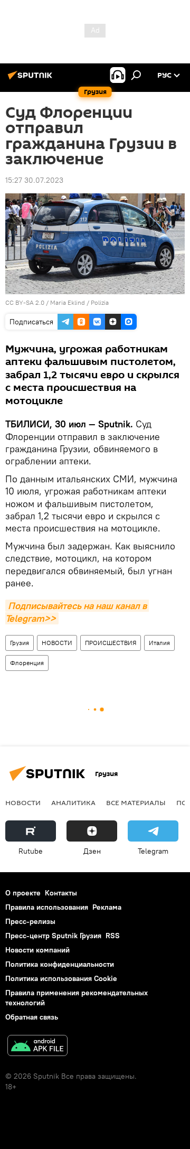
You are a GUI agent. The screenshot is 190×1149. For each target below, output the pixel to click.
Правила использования (46, 907)
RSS (113, 935)
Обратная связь (31, 1017)
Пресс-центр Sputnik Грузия (53, 935)
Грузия (19, 643)
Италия (159, 643)
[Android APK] (37, 1047)
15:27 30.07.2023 (34, 180)
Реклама (106, 907)
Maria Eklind (67, 302)
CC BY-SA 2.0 (24, 302)
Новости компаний (37, 950)
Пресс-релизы (30, 921)
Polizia (100, 302)
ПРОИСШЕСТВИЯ (110, 643)
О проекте (23, 893)
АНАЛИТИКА (73, 802)
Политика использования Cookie (61, 978)
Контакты (61, 893)
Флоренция (27, 663)
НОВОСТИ (57, 643)
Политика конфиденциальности (59, 964)
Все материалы (136, 802)
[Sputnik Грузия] (31, 79)
